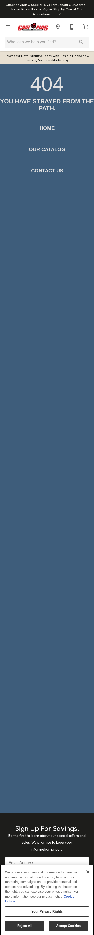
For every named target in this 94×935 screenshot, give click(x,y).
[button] (8, 27)
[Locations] (58, 27)
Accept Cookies (68, 926)
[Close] (87, 871)
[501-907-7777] (72, 27)
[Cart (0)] (86, 27)
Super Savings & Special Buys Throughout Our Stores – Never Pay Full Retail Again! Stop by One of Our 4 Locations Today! (47, 9)
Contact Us (47, 170)
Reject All (24, 926)
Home (47, 128)
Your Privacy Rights (47, 911)
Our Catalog (47, 149)
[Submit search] (81, 42)
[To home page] (33, 27)
